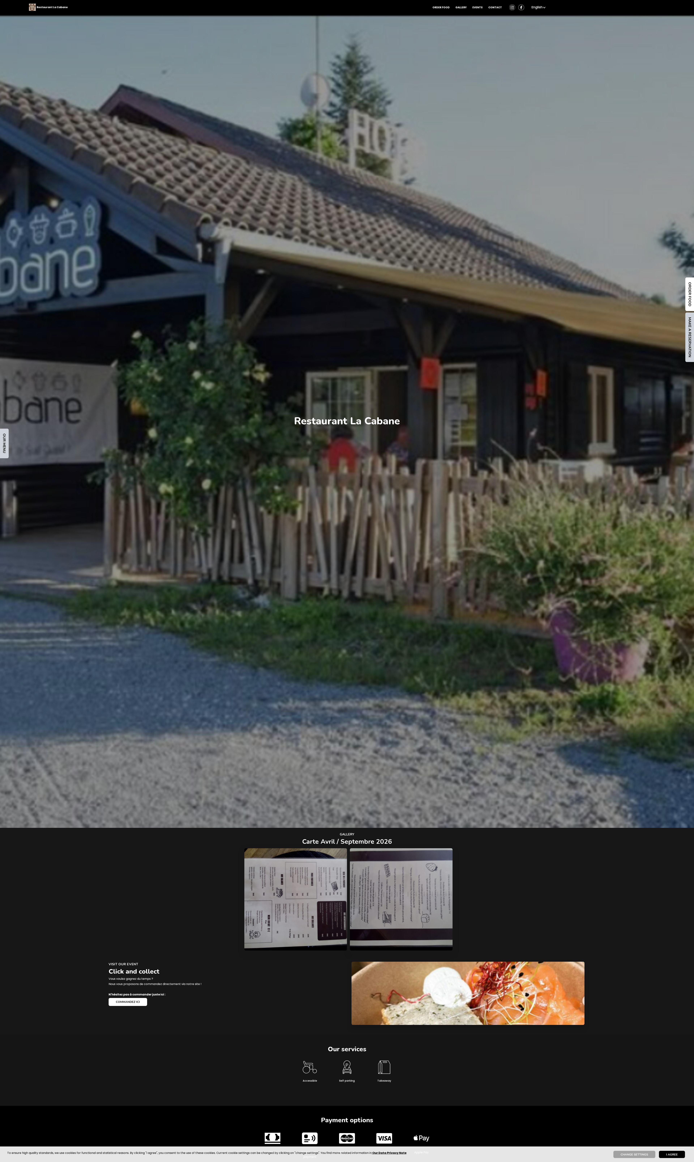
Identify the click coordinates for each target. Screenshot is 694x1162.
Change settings (634, 1155)
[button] (539, 7)
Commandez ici (128, 1002)
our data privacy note (389, 1153)
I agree (672, 1155)
